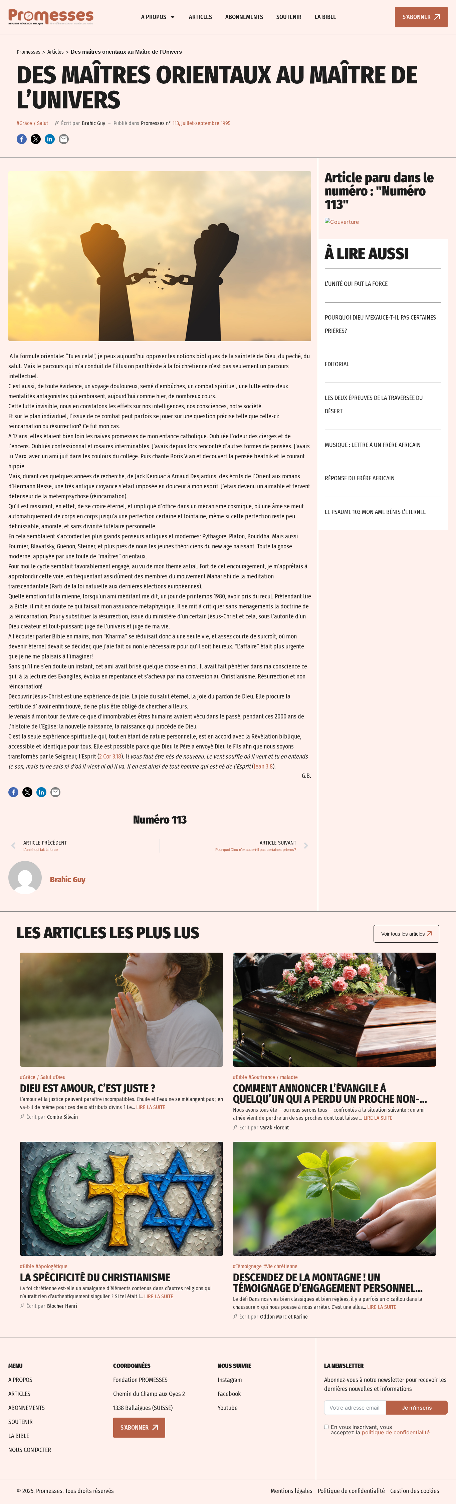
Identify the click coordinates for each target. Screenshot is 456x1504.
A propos (153, 17)
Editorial (337, 364)
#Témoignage (247, 1266)
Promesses (28, 52)
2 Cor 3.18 (110, 756)
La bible (325, 17)
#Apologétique (51, 1266)
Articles (200, 17)
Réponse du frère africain (360, 478)
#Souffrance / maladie (273, 1077)
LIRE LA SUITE (150, 1107)
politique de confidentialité (396, 1432)
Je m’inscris (417, 1407)
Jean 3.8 (263, 766)
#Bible (240, 1077)
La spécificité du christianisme (95, 1277)
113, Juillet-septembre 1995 (201, 123)
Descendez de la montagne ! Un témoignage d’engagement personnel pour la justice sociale (324, 1288)
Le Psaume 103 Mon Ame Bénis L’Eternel (375, 512)
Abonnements (244, 17)
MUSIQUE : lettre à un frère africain (373, 445)
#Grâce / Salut (32, 123)
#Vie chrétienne (280, 1266)
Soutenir (288, 17)
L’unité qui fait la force (356, 284)
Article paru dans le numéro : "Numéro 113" (379, 191)
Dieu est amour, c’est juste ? (87, 1088)
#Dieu (59, 1077)
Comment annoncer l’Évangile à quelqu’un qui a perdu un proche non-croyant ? (326, 1099)
